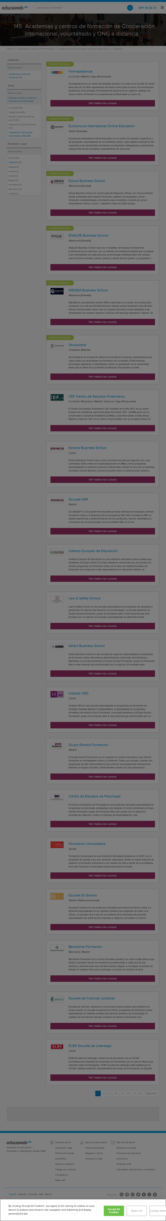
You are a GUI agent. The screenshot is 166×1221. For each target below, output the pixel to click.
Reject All (136, 1210)
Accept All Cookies (114, 1211)
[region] (83, 1210)
